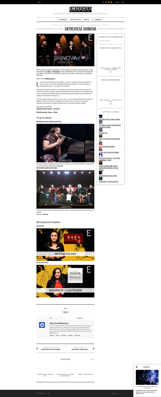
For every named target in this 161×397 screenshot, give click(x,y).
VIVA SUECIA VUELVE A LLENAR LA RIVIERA (109, 119)
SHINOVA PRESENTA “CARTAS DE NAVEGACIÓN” (51, 348)
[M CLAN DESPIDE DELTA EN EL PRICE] (100, 174)
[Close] (137, 367)
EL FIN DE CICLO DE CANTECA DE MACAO (109, 152)
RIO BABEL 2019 (103, 133)
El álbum (48, 71)
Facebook (63, 335)
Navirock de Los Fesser (42, 262)
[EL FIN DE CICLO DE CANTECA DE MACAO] (100, 150)
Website (52, 335)
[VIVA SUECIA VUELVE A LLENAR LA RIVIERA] (100, 117)
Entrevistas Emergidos (93, 25)
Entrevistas (76, 19)
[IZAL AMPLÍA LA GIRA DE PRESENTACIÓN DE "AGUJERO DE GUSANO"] (100, 123)
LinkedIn (70, 335)
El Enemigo (97, 19)
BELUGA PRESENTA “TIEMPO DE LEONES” (80, 348)
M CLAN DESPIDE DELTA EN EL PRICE (108, 176)
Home (39, 2)
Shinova (65, 312)
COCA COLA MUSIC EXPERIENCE (107, 147)
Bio (51, 318)
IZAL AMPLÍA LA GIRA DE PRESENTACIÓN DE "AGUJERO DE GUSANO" (110, 126)
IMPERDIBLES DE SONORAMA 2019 (45, 375)
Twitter (58, 335)
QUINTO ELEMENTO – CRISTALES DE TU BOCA (110, 100)
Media (86, 19)
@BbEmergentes (50, 78)
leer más (60, 166)
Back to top (115, 393)
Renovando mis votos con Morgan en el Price (48, 121)
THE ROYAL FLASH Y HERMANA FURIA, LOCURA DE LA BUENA (110, 68)
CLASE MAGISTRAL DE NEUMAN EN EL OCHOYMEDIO (147, 387)
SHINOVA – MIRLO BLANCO (85, 374)
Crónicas (63, 19)
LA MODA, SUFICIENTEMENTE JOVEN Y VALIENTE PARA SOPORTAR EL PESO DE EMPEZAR (108, 168)
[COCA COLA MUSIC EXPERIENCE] (100, 145)
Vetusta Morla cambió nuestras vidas (46, 168)
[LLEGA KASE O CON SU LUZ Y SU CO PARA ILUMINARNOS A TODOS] (100, 156)
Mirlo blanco (56, 71)
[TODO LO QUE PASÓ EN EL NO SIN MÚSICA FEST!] (100, 137)
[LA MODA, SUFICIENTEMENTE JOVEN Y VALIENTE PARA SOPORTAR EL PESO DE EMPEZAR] (100, 164)
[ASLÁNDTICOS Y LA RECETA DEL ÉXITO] (100, 180)
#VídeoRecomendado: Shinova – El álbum (47, 112)
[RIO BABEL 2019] (100, 131)
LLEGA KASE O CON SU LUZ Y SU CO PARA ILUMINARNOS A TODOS (109, 159)
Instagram (77, 335)
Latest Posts (80, 318)
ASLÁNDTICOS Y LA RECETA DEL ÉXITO (108, 182)
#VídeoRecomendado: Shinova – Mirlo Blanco (48, 109)
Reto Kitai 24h (40, 226)
